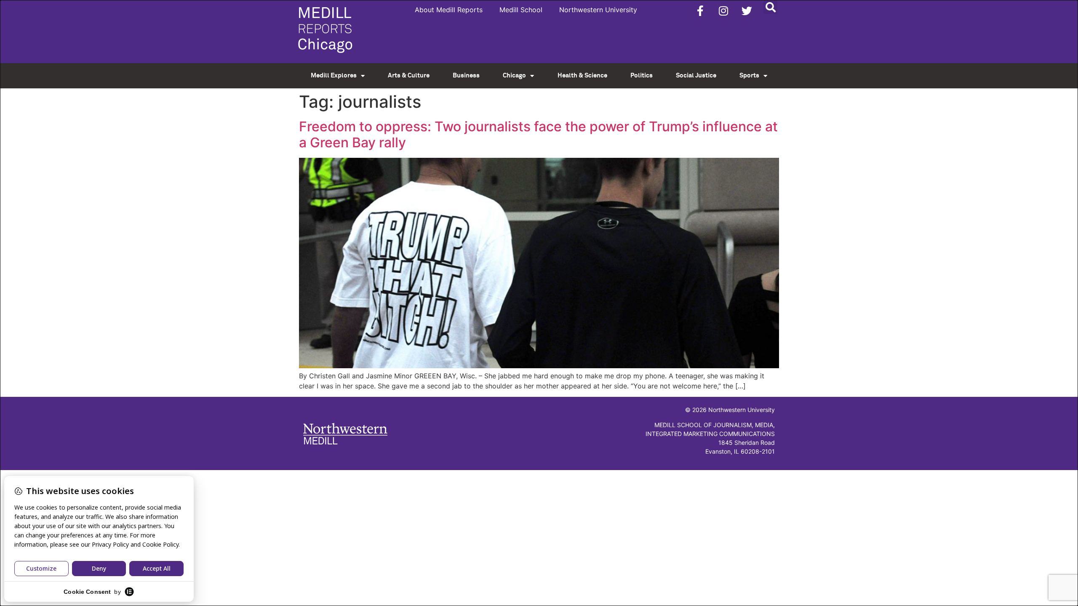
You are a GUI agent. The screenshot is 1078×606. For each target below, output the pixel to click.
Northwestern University (598, 9)
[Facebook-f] (700, 10)
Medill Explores (334, 75)
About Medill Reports (449, 9)
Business (466, 75)
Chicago (514, 75)
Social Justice (696, 75)
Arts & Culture (409, 75)
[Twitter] (746, 10)
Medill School (520, 9)
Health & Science (582, 75)
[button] (770, 7)
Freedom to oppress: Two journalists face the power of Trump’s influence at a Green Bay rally (538, 134)
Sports (749, 75)
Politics (641, 75)
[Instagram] (723, 10)
